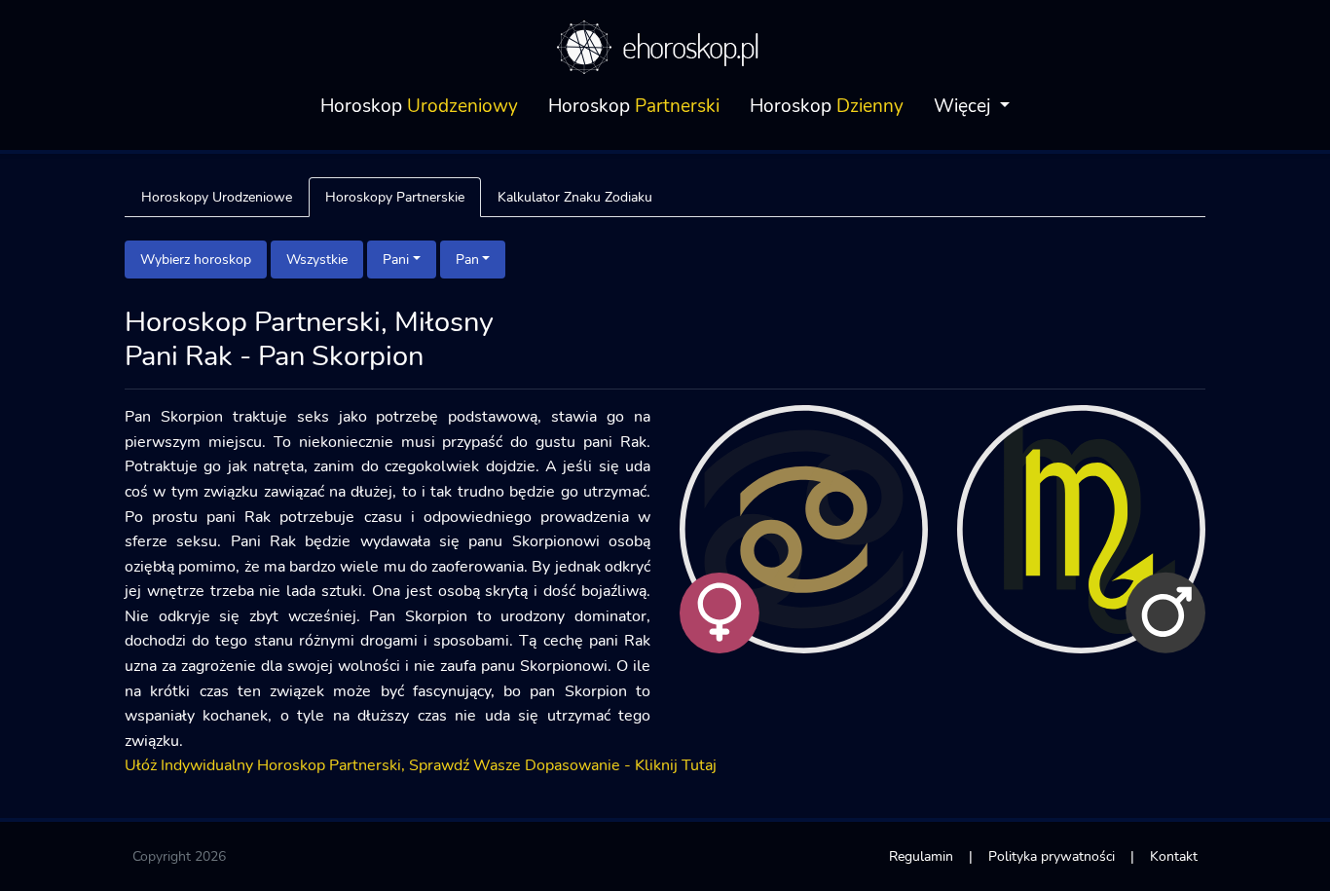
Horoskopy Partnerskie (394, 196)
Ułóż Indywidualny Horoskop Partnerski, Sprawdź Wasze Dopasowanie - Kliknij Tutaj (421, 765)
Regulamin (921, 856)
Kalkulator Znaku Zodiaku (575, 196)
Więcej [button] (964, 106)
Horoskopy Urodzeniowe (216, 196)
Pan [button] (467, 259)
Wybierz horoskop (195, 259)
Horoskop (419, 106)
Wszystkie (317, 259)
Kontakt (1174, 856)
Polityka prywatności (1051, 856)
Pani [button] (396, 259)
